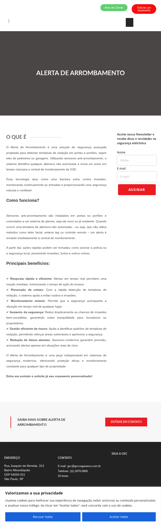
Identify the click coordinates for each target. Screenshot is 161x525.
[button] (129, 22)
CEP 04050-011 (14, 474)
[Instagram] (137, 462)
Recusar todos (43, 517)
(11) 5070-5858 (79, 471)
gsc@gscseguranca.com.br (84, 466)
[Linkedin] (129, 462)
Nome (122, 152)
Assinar (137, 189)
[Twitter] (115, 462)
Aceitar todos (119, 517)
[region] (80, 506)
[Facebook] (122, 462)
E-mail (122, 168)
